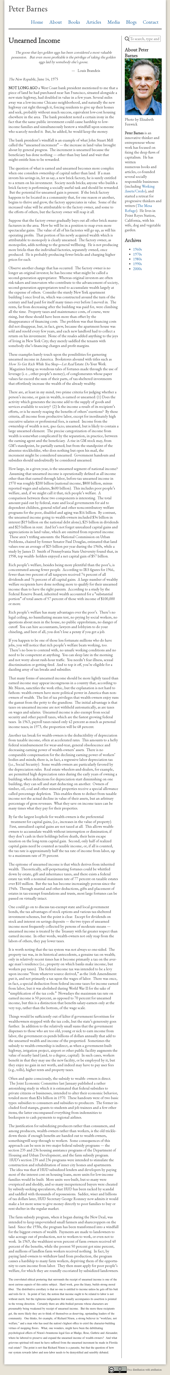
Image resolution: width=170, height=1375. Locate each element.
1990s (137, 263)
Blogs (131, 22)
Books (74, 22)
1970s (137, 254)
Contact (151, 22)
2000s (137, 268)
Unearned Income (34, 40)
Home (37, 22)
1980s (137, 259)
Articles (93, 22)
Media (113, 22)
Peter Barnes (27, 8)
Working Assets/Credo (140, 188)
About (55, 22)
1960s (137, 249)
